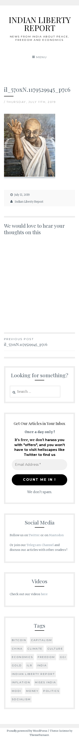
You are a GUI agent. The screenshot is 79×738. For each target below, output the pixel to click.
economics (22, 657)
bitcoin (19, 640)
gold (17, 665)
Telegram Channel (40, 545)
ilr (29, 665)
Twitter (34, 535)
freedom (46, 657)
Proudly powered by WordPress (27, 730)
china (17, 648)
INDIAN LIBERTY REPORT (40, 23)
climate (35, 648)
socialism (21, 699)
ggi (63, 657)
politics (51, 690)
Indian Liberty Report (29, 201)
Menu (41, 57)
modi (16, 690)
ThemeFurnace (39, 735)
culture (55, 648)
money (32, 690)
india (42, 665)
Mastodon (56, 535)
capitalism (41, 640)
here (44, 594)
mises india (45, 682)
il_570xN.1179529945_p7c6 (25, 342)
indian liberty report (33, 673)
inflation (21, 682)
